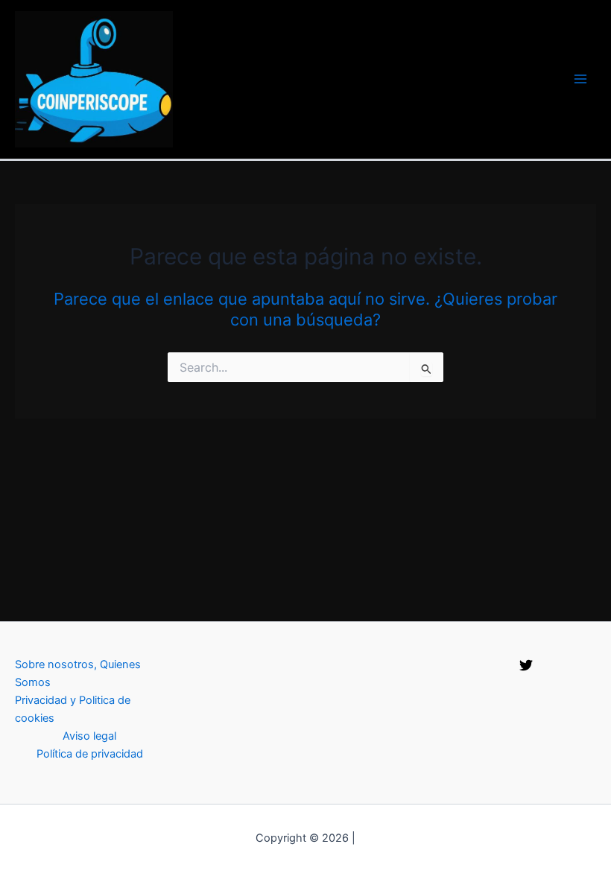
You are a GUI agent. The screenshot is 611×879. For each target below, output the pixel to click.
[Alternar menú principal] (580, 79)
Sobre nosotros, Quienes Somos (78, 673)
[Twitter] (526, 665)
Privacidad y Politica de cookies (72, 709)
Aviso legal (89, 736)
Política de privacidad (90, 754)
